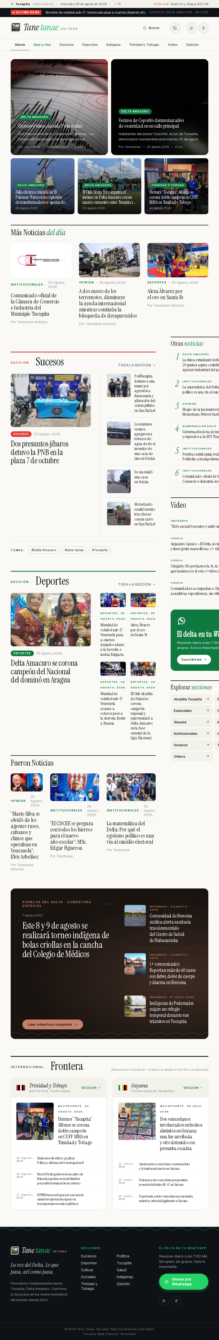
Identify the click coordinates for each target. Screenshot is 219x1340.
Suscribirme (191, 659)
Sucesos (67, 44)
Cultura (87, 1270)
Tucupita (124, 1263)
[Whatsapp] (191, 28)
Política (123, 1256)
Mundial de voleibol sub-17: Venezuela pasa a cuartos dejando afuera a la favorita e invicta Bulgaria (121, 12)
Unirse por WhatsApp (182, 1281)
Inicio (20, 44)
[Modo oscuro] (175, 28)
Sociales (88, 1276)
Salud (121, 1270)
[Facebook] (203, 28)
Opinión (192, 44)
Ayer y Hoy (42, 44)
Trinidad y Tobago (144, 44)
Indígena (113, 44)
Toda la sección (134, 365)
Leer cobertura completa (50, 1024)
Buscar (154, 28)
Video (173, 44)
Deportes (90, 44)
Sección (89, 1088)
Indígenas (125, 1276)
